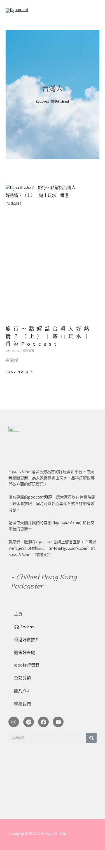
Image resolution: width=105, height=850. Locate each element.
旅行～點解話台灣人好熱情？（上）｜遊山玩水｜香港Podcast (49, 336)
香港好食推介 (26, 640)
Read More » (19, 371)
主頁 (18, 614)
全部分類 (22, 678)
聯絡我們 (22, 704)
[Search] (91, 738)
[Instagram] (13, 722)
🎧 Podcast (25, 627)
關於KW (21, 691)
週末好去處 (24, 653)
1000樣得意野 (26, 666)
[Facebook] (43, 722)
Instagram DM (20, 549)
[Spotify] (28, 722)
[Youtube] (58, 722)
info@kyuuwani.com (68, 549)
